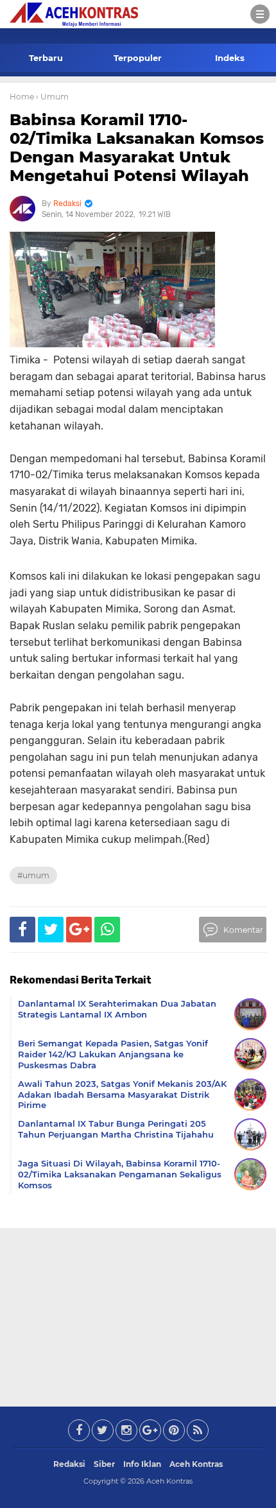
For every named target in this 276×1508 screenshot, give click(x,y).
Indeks (230, 58)
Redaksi (69, 1464)
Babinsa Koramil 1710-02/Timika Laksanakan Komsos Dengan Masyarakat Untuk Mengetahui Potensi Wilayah (137, 147)
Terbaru (46, 58)
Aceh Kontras (196, 1464)
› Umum (52, 96)
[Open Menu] (260, 14)
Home (22, 96)
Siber (104, 1464)
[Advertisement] (138, 1315)
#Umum (33, 875)
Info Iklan (142, 1464)
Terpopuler (138, 58)
